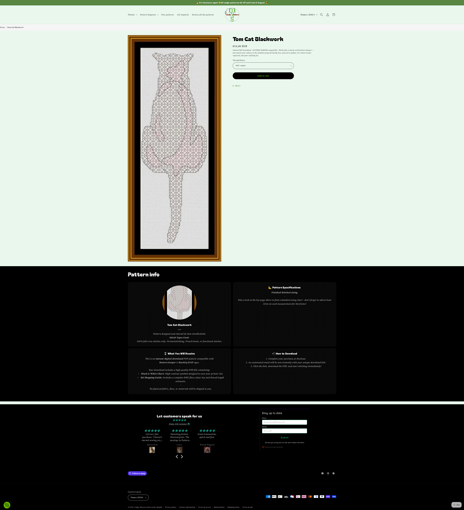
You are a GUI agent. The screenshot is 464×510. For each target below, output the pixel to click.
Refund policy (219, 507)
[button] (132, 15)
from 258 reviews (178, 423)
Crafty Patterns (140, 507)
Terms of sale (247, 507)
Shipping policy (233, 507)
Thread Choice (239, 60)
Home (2, 27)
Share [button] (237, 85)
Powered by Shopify (154, 507)
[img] (179, 420)
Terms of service (204, 507)
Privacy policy (170, 507)
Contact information (187, 507)
